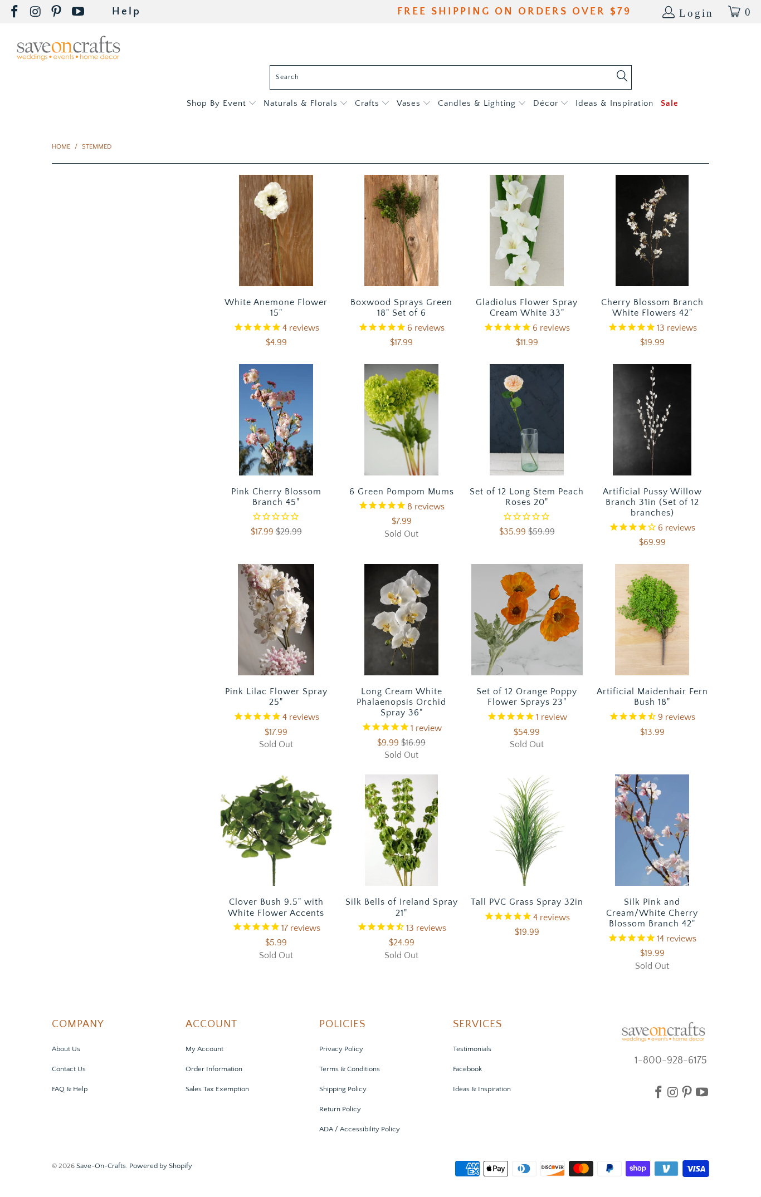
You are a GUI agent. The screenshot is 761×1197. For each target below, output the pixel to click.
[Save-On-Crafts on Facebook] (15, 12)
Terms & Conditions (349, 1069)
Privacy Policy (341, 1049)
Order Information (214, 1069)
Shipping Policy (343, 1089)
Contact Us (69, 1069)
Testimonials (472, 1049)
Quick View (276, 254)
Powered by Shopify (160, 1166)
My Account (204, 1049)
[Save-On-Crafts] (68, 47)
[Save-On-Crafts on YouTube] (79, 12)
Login (696, 12)
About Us (66, 1049)
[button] (221, 104)
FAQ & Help (69, 1089)
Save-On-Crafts (101, 1166)
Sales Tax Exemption (217, 1089)
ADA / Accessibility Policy (359, 1129)
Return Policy (340, 1109)
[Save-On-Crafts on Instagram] (36, 12)
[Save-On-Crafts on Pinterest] (57, 12)
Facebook (467, 1069)
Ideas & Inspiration (482, 1089)
